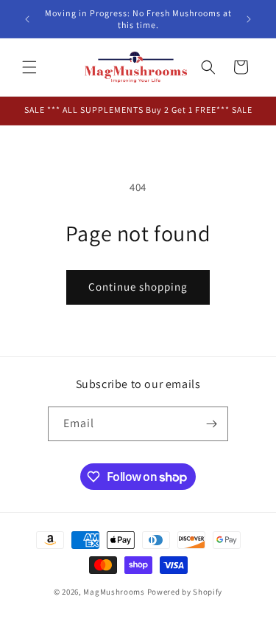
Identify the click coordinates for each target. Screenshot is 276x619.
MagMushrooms (113, 592)
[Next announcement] (249, 19)
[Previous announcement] (27, 19)
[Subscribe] (211, 424)
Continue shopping (138, 287)
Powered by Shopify (185, 592)
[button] (29, 67)
